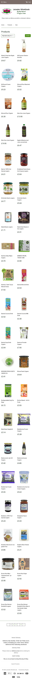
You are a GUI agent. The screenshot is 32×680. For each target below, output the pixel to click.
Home (2, 25)
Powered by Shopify (24, 669)
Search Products (15, 664)
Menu (4, 2)
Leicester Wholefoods (11, 669)
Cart (29, 2)
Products (10, 25)
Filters (28, 35)
